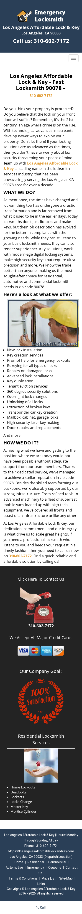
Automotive (14, 867)
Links (41, 884)
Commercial (57, 862)
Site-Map (66, 878)
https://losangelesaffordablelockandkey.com (41, 851)
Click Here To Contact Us (41, 579)
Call (42, 907)
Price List (49, 878)
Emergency (35, 867)
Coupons (54, 867)
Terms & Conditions (23, 878)
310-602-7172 (51, 40)
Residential (36, 862)
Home (19, 862)
